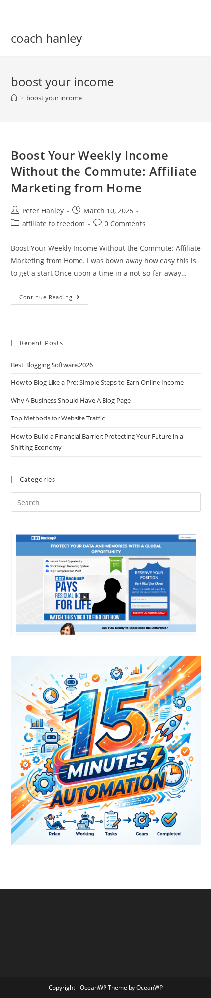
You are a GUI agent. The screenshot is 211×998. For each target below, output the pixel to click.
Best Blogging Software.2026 (52, 364)
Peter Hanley (43, 210)
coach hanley (46, 38)
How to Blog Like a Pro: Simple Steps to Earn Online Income (97, 382)
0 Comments (125, 223)
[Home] (14, 97)
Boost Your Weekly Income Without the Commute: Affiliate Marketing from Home (104, 171)
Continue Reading (53, 298)
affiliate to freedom (53, 223)
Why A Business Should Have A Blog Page (71, 400)
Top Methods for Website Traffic (58, 418)
